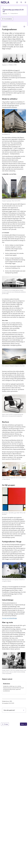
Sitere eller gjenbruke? (9, 710)
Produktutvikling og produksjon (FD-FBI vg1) (13, 10)
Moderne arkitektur (9, 99)
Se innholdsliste (8, 19)
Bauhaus (5, 422)
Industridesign (7, 600)
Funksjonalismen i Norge (11, 542)
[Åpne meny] (25, 2)
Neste (22, 724)
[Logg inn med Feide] (17, 2)
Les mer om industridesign (9, 618)
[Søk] (21, 2)
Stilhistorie (5, 13)
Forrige (6, 724)
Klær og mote (7, 622)
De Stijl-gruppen (8, 485)
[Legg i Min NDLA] (24, 26)
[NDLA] (5, 2)
